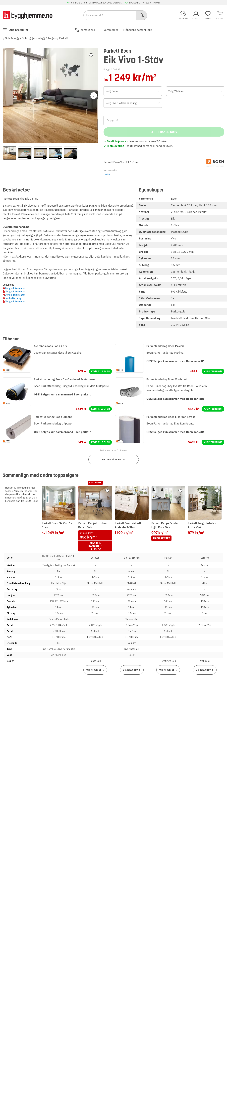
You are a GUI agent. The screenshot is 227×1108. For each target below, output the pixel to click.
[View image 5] (70, 153)
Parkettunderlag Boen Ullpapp (53, 417)
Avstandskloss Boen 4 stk (50, 346)
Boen (107, 174)
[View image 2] (25, 153)
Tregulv (52, 38)
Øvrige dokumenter (15, 288)
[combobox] (133, 91)
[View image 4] (55, 153)
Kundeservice (183, 18)
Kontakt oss (87, 30)
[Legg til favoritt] (91, 55)
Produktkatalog (13, 298)
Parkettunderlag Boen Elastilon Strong (171, 417)
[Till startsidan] (28, 15)
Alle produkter (18, 30)
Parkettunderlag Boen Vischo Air (167, 379)
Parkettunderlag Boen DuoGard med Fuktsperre (64, 379)
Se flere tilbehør (111, 459)
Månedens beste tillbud (137, 30)
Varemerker (111, 30)
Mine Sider (196, 18)
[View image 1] (9, 153)
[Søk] (141, 15)
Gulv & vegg (12, 38)
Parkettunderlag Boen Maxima (165, 346)
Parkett (63, 38)
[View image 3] (40, 153)
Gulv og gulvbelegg (33, 38)
